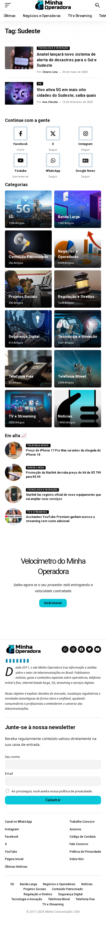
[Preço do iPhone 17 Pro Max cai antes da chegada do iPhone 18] (13, 450)
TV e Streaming (22, 416)
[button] (9, 5)
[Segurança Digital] (28, 329)
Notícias (65, 416)
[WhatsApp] (53, 166)
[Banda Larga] (77, 209)
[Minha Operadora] (53, 5)
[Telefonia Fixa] (28, 368)
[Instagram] (85, 139)
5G (39, 83)
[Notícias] (77, 408)
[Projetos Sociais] (28, 289)
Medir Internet (53, 603)
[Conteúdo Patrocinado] (28, 249)
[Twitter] (89, 649)
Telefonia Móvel (72, 376)
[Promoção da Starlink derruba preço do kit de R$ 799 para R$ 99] (13, 472)
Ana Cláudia (50, 102)
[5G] (28, 209)
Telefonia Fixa (21, 376)
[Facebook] (20, 139)
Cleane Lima (50, 72)
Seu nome (12, 757)
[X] (53, 139)
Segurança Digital (24, 336)
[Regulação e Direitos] (77, 289)
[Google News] (85, 166)
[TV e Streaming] (28, 408)
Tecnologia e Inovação (53, 48)
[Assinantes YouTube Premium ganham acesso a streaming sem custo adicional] (13, 516)
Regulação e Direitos (76, 296)
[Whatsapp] (65, 649)
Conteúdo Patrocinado (28, 257)
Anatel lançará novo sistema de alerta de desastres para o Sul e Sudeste (67, 60)
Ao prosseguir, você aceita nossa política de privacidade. (52, 791)
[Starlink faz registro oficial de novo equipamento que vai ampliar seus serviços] (13, 494)
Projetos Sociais (23, 296)
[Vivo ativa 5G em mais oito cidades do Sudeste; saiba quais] (19, 93)
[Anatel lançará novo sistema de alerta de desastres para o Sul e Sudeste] (19, 58)
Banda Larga (69, 217)
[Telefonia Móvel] (77, 368)
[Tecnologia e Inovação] (77, 329)
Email (9, 773)
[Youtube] (20, 166)
